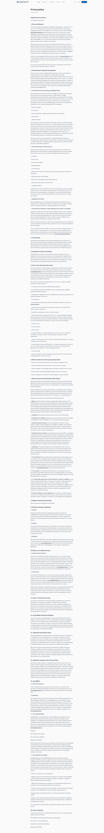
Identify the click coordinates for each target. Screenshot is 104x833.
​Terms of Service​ (65, 56)
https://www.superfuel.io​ (37, 32)
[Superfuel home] (22, 2)
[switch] (75, 2)
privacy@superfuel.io (36, 271)
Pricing (58, 2)
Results (38, 2)
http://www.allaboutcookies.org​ (63, 233)
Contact (63, 2)
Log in (78, 2)
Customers (44, 2)
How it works (52, 2)
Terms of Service (35, 304)
